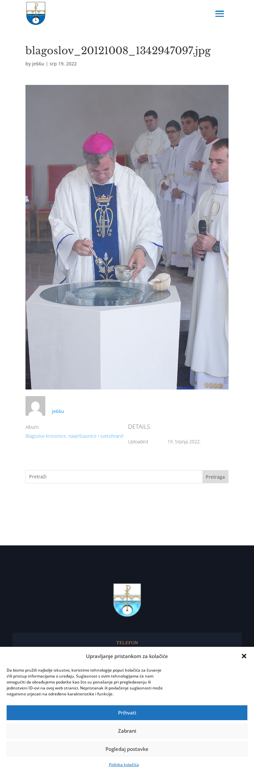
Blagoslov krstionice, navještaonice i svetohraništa (76, 436)
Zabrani (127, 730)
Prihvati (127, 712)
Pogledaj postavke (127, 749)
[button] (244, 656)
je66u (38, 63)
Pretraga (215, 477)
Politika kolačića (124, 764)
